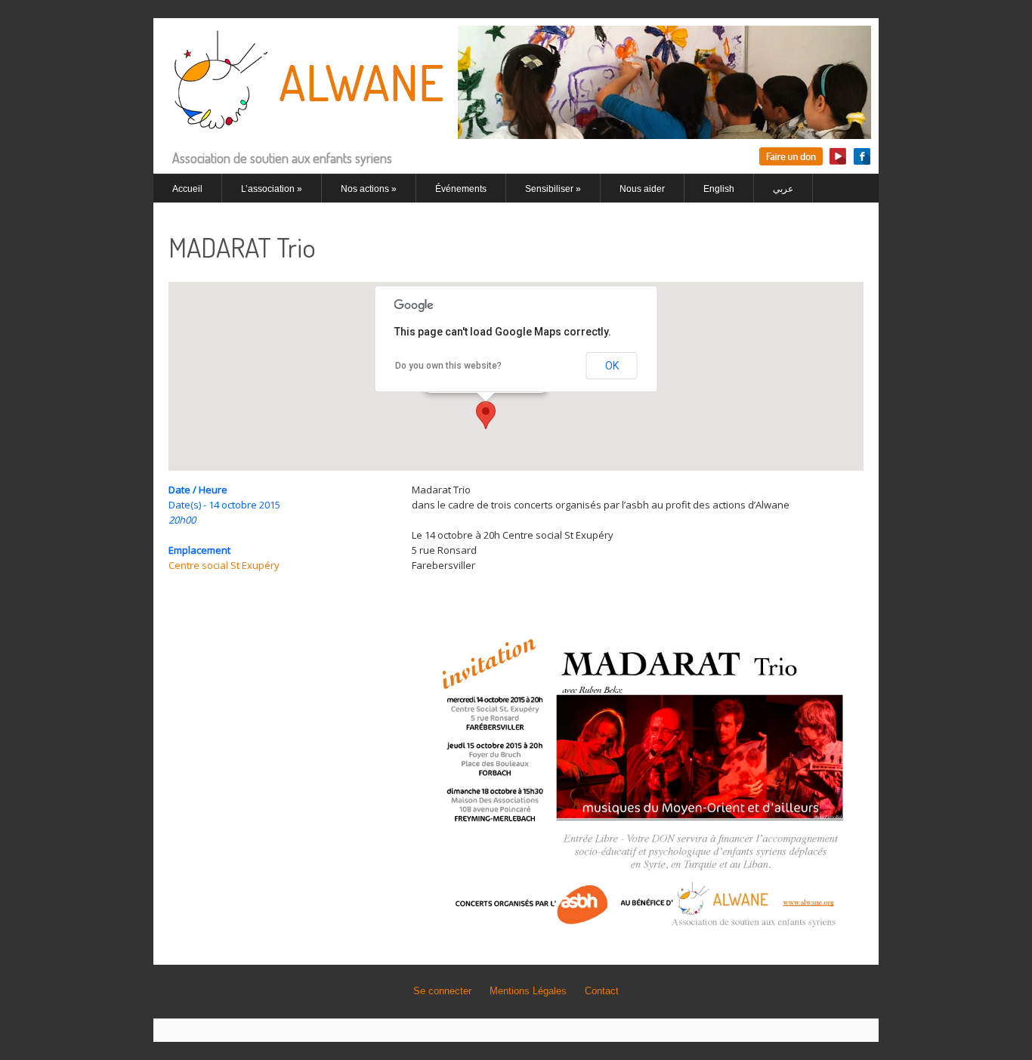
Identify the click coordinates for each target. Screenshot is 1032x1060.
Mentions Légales (528, 991)
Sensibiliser (553, 189)
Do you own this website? (448, 365)
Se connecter (442, 991)
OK (612, 366)
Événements (461, 189)
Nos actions (369, 189)
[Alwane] (516, 130)
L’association (271, 189)
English (718, 189)
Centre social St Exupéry (224, 565)
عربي (783, 189)
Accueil (187, 189)
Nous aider (642, 189)
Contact (602, 991)
